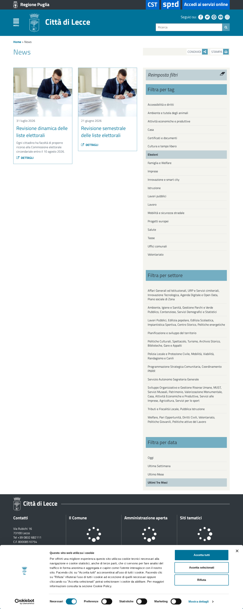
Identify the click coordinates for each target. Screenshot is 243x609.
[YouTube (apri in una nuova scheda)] (220, 17)
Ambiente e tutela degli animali (168, 113)
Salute (152, 229)
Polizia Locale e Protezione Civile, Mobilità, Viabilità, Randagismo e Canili (181, 356)
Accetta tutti (202, 555)
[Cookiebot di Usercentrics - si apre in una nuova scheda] (24, 601)
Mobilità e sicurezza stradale (166, 213)
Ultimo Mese (156, 474)
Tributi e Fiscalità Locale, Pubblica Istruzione (176, 409)
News (28, 42)
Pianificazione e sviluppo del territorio (172, 333)
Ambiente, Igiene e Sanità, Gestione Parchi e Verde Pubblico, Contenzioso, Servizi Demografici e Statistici (182, 309)
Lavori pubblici (157, 196)
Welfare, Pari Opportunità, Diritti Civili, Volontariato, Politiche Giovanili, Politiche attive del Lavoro (181, 419)
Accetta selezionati (201, 567)
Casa (151, 129)
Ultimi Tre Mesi (157, 482)
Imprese (153, 171)
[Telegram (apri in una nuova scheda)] (213, 17)
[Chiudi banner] (237, 551)
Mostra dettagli (199, 601)
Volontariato (155, 254)
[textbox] (189, 27)
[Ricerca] (226, 27)
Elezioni (153, 154)
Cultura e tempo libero (162, 146)
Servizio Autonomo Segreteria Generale (173, 379)
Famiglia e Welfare (159, 163)
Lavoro (152, 204)
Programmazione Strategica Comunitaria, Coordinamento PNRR (185, 368)
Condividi (195, 51)
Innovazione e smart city (163, 179)
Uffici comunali (157, 246)
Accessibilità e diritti (161, 104)
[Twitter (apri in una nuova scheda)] (207, 17)
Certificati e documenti (162, 138)
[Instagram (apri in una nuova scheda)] (227, 17)
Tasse (151, 238)
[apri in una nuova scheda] (170, 5)
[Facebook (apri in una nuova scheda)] (200, 17)
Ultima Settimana (159, 466)
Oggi (151, 457)
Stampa (217, 51)
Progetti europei (158, 221)
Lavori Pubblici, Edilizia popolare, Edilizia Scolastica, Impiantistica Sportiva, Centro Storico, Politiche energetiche (186, 322)
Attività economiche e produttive (169, 121)
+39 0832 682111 (29, 537)
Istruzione (154, 188)
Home (17, 42)
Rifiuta (201, 579)
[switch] (106, 601)
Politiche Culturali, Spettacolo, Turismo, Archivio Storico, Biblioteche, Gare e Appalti (184, 343)
